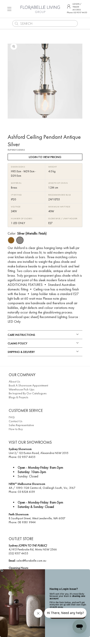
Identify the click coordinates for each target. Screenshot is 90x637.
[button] (9, 9)
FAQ (12, 417)
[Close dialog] (2, 570)
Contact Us (15, 421)
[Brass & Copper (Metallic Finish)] (11, 240)
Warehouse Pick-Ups (21, 389)
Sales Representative (21, 425)
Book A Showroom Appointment (28, 385)
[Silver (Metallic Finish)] (19, 240)
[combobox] (45, 23)
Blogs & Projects (18, 397)
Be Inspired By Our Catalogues (28, 393)
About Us (14, 381)
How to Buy (16, 429)
